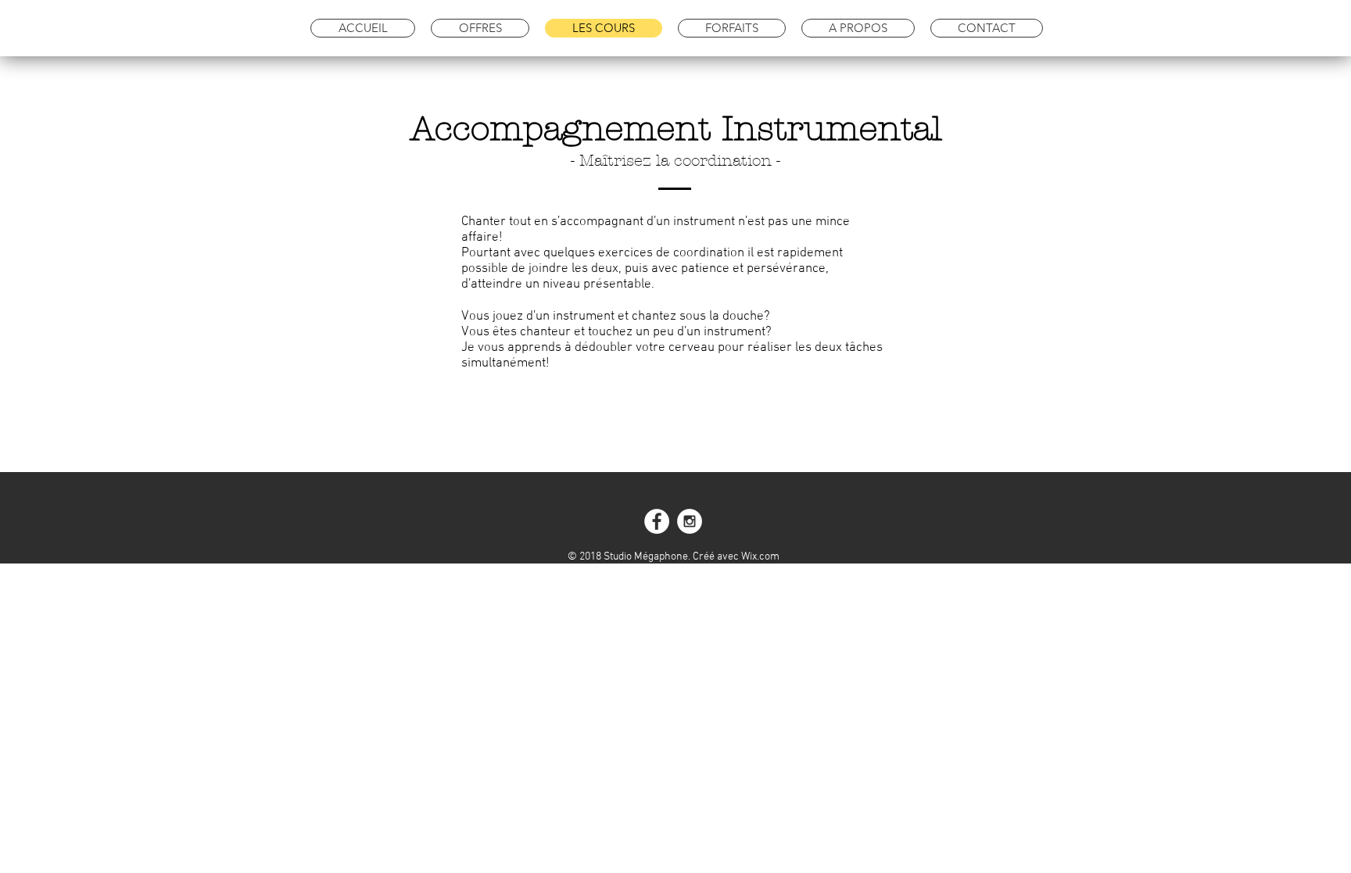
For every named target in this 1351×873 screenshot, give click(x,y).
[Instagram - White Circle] (689, 521)
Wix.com (760, 557)
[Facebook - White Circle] (656, 521)
